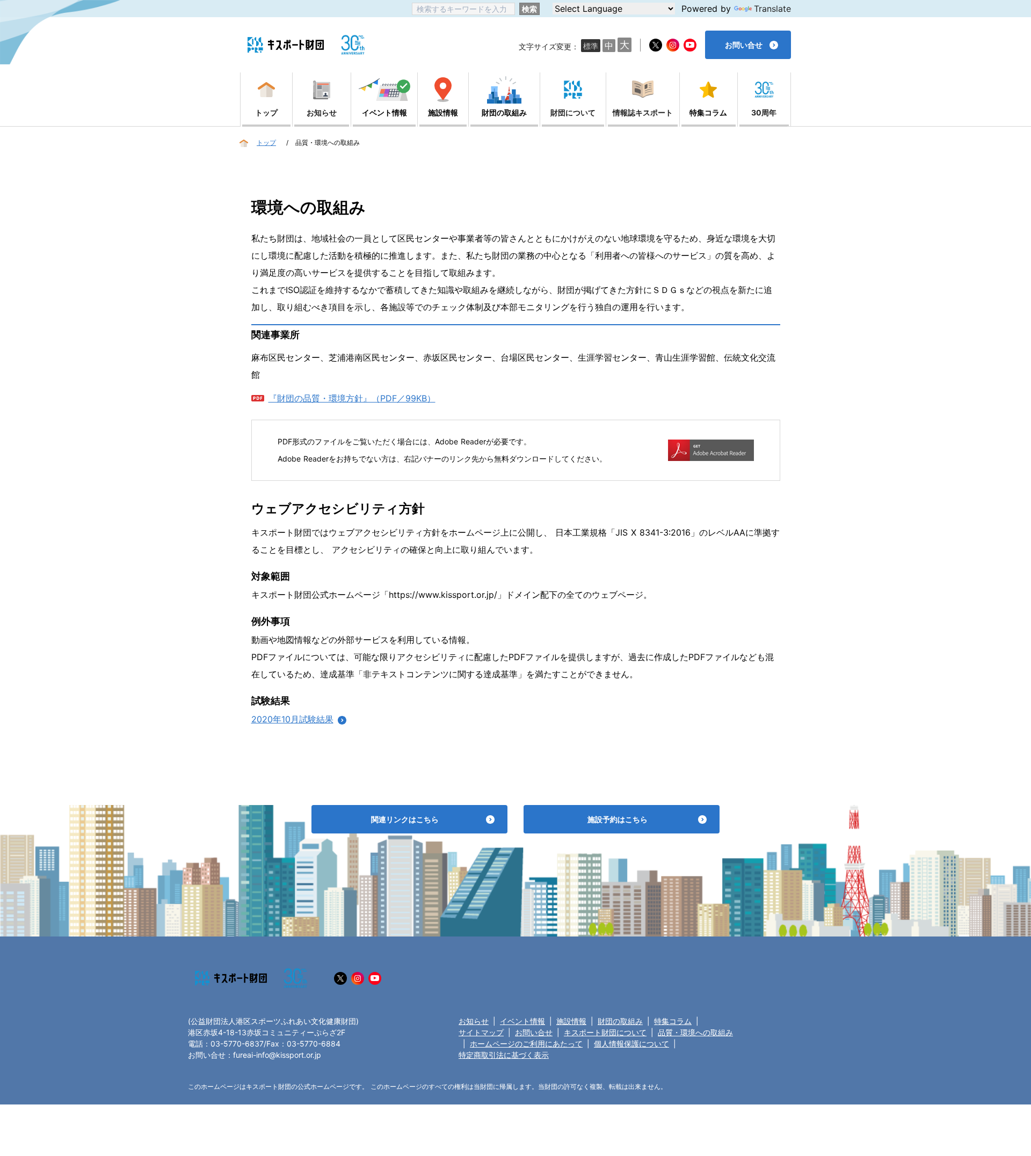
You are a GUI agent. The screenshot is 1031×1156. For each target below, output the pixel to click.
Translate (772, 8)
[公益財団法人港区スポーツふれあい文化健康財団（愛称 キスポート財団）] (285, 45)
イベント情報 (522, 1021)
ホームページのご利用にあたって (526, 1043)
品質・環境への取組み (695, 1032)
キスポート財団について (605, 1032)
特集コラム (673, 1021)
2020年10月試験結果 (292, 719)
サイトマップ (481, 1032)
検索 (529, 8)
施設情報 (571, 1021)
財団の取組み (620, 1021)
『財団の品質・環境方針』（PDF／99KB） (351, 398)
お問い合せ (534, 1032)
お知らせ (474, 1021)
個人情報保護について (631, 1043)
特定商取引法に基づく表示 (504, 1054)
